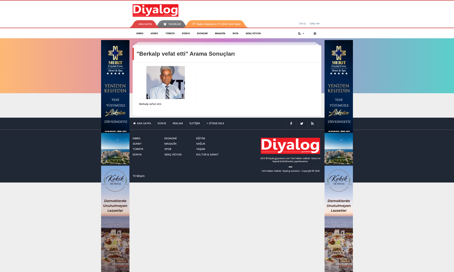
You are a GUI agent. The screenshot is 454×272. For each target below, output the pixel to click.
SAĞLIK (200, 143)
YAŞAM (200, 149)
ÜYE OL (302, 23)
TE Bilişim (139, 176)
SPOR (235, 33)
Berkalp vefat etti (150, 104)
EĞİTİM (200, 138)
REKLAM (178, 123)
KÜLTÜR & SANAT (207, 154)
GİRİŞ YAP (315, 23)
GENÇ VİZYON (253, 33)
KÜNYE (162, 123)
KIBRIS (139, 33)
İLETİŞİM (194, 123)
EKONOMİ (202, 33)
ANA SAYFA (145, 24)
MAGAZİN (220, 33)
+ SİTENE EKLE (215, 123)
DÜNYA (186, 33)
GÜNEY (154, 33)
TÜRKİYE (170, 33)
